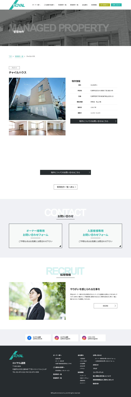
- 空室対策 (57, 358)
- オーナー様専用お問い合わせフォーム (104, 358)
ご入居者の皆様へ (58, 367)
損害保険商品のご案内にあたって (103, 380)
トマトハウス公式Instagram (93, 338)
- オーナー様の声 (59, 361)
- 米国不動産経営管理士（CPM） (63, 363)
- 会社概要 (82, 363)
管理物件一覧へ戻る (65, 187)
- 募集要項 (82, 380)
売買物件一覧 (57, 374)
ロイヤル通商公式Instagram (65, 338)
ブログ (95, 368)
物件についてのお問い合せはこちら (93, 121)
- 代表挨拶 (82, 358)
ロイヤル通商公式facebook (37, 338)
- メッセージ (82, 375)
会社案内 (81, 355)
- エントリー (82, 383)
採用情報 (81, 372)
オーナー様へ (57, 355)
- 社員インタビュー (84, 378)
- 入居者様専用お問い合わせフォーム (104, 361)
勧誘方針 (96, 384)
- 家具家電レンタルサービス (62, 370)
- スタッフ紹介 (83, 361)
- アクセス (82, 368)
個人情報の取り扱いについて (102, 376)
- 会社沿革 (82, 366)
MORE (105, 305)
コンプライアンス (98, 372)
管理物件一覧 (57, 378)
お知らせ (95, 365)
